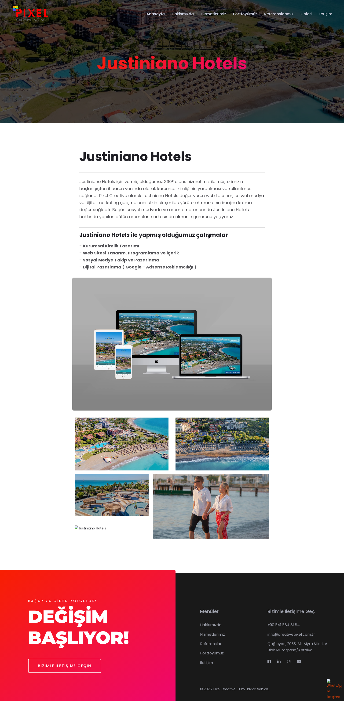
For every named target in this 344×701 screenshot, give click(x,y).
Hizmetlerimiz (213, 14)
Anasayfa (155, 14)
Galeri (306, 14)
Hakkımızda (183, 14)
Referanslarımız (278, 14)
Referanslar (211, 643)
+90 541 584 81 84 (283, 625)
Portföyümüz (245, 14)
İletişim (325, 14)
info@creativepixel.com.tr (291, 634)
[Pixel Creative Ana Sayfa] (30, 13)
